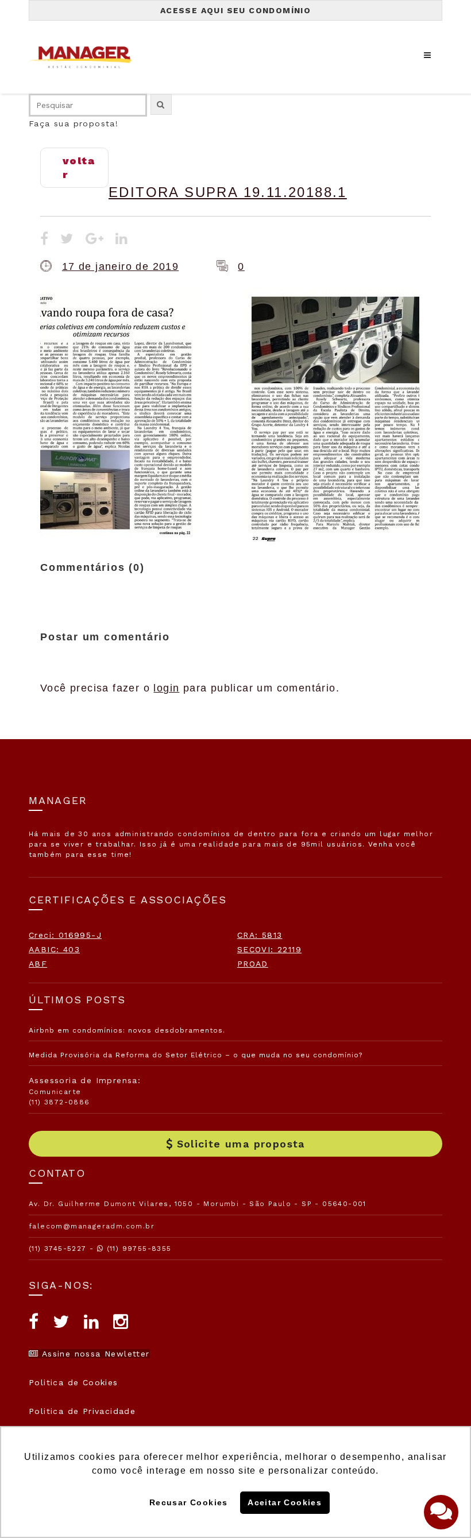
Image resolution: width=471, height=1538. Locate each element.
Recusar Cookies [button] (188, 1502)
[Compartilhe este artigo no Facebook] (44, 240)
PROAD (252, 963)
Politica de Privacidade (82, 1411)
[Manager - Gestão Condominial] (86, 57)
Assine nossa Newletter (93, 1353)
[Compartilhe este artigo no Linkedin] (121, 240)
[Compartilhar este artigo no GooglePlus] (95, 240)
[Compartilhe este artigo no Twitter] (67, 240)
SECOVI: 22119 (269, 949)
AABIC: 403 (54, 949)
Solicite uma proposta (241, 1144)
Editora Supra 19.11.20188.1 (228, 192)
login (166, 688)
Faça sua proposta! (73, 123)
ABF (38, 963)
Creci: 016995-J (65, 935)
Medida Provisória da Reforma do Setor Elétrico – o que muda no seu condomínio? (195, 1055)
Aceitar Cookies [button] (285, 1502)
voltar (79, 167)
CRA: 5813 (260, 935)
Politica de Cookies (73, 1382)
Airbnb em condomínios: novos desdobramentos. (127, 1030)
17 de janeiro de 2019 (120, 266)
